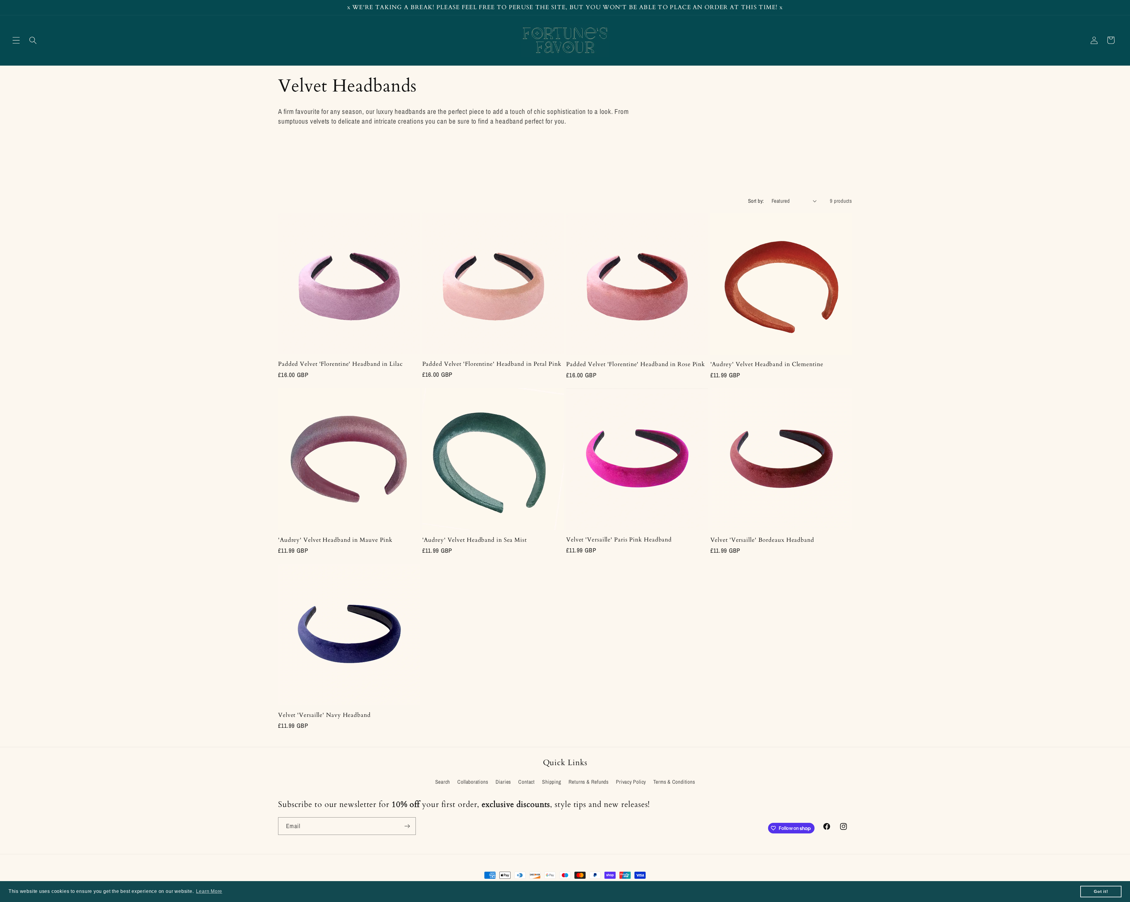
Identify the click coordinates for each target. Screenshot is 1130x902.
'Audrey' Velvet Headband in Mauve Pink (335, 540)
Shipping (551, 781)
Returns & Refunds (589, 781)
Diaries (503, 781)
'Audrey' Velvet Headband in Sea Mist (474, 540)
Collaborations (472, 781)
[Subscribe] (407, 826)
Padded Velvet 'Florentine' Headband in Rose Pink (635, 364)
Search (442, 781)
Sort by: (756, 201)
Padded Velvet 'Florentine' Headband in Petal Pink (491, 364)
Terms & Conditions (674, 781)
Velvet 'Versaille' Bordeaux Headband (762, 540)
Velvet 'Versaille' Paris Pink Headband (619, 540)
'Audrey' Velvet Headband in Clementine (766, 364)
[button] (16, 40)
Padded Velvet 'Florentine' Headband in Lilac (340, 364)
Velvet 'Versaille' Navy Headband (324, 715)
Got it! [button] (1101, 891)
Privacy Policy (631, 781)
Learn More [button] (209, 891)
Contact (526, 781)
